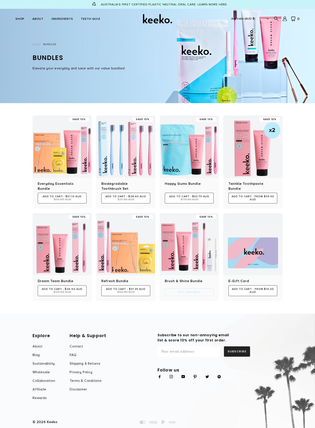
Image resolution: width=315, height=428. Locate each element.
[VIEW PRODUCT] (252, 244)
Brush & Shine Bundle (183, 281)
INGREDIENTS (62, 19)
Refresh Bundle (115, 281)
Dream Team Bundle (55, 281)
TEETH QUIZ (90, 19)
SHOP (19, 19)
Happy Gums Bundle (183, 184)
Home (36, 44)
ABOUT (38, 19)
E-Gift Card (238, 281)
